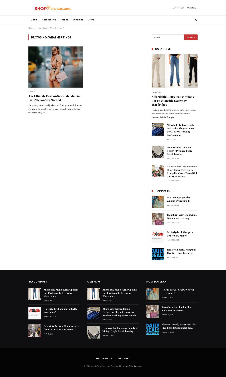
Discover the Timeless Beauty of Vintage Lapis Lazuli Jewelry (179, 151)
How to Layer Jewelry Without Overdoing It (178, 199)
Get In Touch (178, 7)
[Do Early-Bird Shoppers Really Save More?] (158, 236)
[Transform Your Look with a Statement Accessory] (158, 219)
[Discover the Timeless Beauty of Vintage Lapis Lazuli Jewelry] (158, 152)
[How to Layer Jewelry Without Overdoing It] (158, 202)
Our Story (191, 7)
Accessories (49, 19)
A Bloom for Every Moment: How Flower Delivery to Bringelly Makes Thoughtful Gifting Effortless (182, 171)
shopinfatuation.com (132, 366)
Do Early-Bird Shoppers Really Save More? (180, 234)
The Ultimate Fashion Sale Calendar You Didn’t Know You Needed (54, 98)
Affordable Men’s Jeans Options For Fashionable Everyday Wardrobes (173, 101)
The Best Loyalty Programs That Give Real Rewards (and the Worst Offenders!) (181, 251)
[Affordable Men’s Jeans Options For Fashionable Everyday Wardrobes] (175, 71)
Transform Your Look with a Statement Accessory (181, 216)
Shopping (78, 19)
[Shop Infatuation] (52, 7)
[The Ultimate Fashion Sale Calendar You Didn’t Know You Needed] (55, 67)
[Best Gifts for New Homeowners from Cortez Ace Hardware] (34, 330)
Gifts (91, 19)
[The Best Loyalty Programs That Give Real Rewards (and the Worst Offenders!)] (158, 254)
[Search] (196, 19)
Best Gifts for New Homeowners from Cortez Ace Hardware (61, 328)
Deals (34, 19)
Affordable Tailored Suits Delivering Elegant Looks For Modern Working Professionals (180, 129)
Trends (64, 19)
